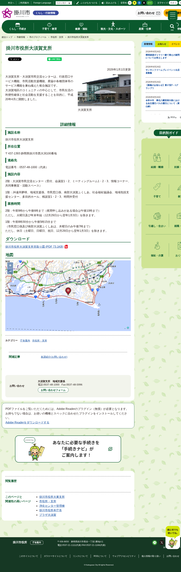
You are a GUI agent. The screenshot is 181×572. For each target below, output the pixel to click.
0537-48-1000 (51, 384)
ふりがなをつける (88, 3)
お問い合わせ (146, 12)
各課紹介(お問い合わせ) (54, 356)
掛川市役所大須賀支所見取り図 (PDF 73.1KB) (34, 246)
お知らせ (162, 44)
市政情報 (21, 37)
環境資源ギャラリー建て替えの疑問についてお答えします (163, 56)
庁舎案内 (25, 340)
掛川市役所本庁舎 (50, 510)
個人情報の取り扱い (151, 556)
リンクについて (80, 556)
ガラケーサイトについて (55, 556)
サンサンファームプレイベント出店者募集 (163, 71)
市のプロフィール (37, 37)
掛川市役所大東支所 (52, 496)
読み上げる (111, 3)
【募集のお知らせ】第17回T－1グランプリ (162, 86)
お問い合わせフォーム (53, 390)
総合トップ (7, 37)
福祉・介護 (157, 255)
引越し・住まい (157, 226)
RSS (173, 117)
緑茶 (150, 3)
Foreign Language (42, 3)
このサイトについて (28, 556)
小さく (173, 3)
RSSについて (100, 556)
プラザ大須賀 (47, 514)
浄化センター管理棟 (52, 505)
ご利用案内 (23, 3)
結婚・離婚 (157, 167)
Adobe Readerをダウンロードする (27, 422)
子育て (157, 196)
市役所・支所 (57, 37)
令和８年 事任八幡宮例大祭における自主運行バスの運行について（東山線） (163, 103)
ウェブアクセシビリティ (124, 556)
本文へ (11, 3)
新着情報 (148, 44)
